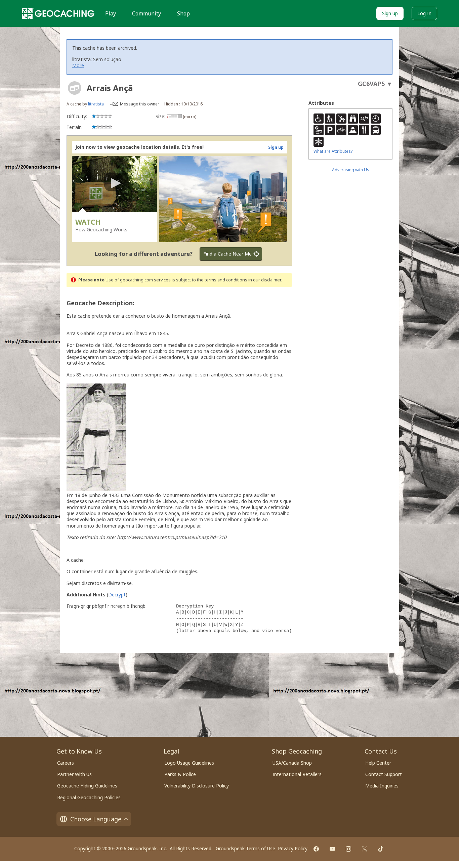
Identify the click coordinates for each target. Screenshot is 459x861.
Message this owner (139, 104)
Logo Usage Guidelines (189, 763)
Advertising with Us (350, 170)
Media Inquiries (382, 785)
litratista (96, 104)
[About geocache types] (75, 88)
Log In (424, 13)
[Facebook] (316, 849)
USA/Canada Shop (292, 763)
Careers (65, 763)
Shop (183, 13)
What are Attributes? (333, 151)
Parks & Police (180, 774)
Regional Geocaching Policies (89, 797)
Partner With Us (74, 774)
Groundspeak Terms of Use (245, 848)
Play (110, 13)
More (78, 65)
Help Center (378, 763)
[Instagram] (348, 849)
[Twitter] (365, 849)
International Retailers (297, 774)
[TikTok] (381, 849)
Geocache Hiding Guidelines (87, 785)
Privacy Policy (292, 848)
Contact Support (383, 774)
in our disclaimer (264, 280)
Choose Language (95, 819)
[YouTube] (332, 849)
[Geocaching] (58, 13)
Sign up (390, 13)
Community (146, 13)
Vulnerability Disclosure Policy (196, 785)
